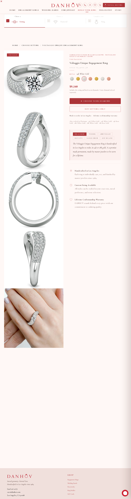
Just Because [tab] (107, 138)
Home (15, 45)
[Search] (80, 5)
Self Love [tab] (79, 138)
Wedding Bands (72, 483)
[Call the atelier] (85, 5)
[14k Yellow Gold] (78, 78)
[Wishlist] (95, 5)
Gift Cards (71, 494)
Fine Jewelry (71, 487)
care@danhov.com (13, 492)
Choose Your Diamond (97, 101)
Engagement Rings (73, 480)
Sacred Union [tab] (92, 138)
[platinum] (72, 78)
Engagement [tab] (80, 134)
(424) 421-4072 (12, 489)
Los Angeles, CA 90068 (15, 495)
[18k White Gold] (102, 78)
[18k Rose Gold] (108, 78)
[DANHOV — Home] (65, 5)
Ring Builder (71, 490)
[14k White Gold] (84, 78)
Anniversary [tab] (105, 134)
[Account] (90, 5)
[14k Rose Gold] (90, 78)
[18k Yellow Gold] (96, 78)
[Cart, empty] (100, 5)
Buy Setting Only (95, 109)
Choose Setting (30, 45)
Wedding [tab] (92, 134)
